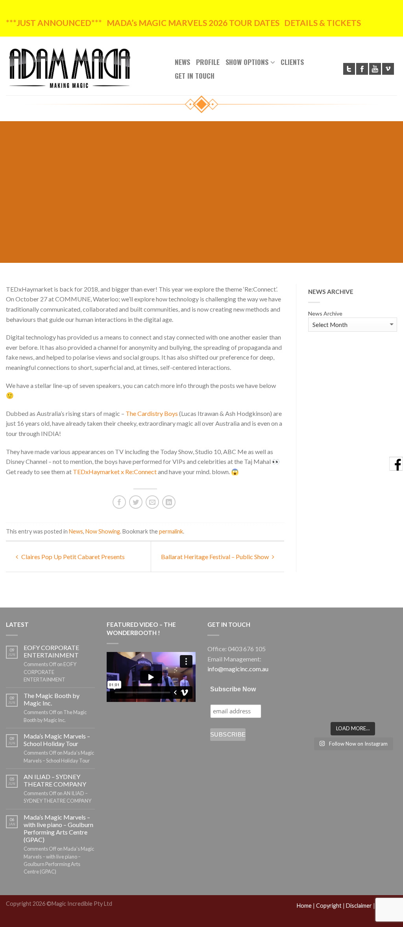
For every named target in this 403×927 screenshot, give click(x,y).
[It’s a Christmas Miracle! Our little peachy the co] (321, 707)
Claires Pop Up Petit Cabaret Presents (72, 556)
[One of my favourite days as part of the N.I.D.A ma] (321, 631)
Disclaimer (359, 905)
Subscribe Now (233, 689)
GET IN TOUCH (194, 75)
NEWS (182, 62)
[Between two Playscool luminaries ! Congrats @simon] (321, 688)
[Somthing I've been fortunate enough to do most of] (383, 669)
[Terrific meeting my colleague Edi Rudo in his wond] (352, 669)
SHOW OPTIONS (247, 62)
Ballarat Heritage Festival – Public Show (215, 556)
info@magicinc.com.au (237, 668)
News (76, 531)
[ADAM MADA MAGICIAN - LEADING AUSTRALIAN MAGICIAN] (84, 66)
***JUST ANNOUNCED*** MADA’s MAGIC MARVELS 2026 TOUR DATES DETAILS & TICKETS (183, 23)
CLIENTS (292, 62)
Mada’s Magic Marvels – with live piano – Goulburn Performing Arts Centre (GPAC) (58, 828)
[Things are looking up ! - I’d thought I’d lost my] (321, 650)
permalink (171, 531)
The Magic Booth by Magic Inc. (51, 699)
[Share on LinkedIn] (169, 502)
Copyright (329, 905)
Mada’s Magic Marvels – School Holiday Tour (57, 739)
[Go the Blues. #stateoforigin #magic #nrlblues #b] (383, 631)
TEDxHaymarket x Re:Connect (115, 471)
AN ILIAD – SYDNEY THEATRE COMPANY (55, 780)
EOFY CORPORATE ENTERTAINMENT (51, 651)
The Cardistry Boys (152, 413)
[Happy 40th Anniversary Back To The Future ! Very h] (383, 707)
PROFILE (208, 62)
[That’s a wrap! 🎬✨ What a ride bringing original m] (352, 707)
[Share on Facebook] (119, 502)
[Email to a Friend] (152, 502)
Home (304, 905)
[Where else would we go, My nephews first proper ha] (383, 688)
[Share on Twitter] (135, 502)
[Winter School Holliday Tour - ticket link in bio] (383, 650)
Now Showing (102, 531)
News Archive (325, 313)
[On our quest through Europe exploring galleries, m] (321, 669)
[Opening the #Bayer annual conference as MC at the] (352, 688)
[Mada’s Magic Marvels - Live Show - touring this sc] (352, 650)
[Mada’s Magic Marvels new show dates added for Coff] (352, 631)
